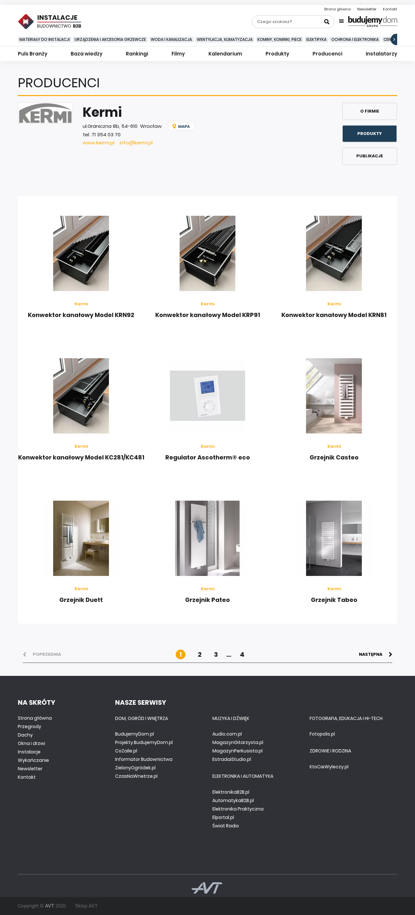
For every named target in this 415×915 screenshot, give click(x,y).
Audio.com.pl (227, 734)
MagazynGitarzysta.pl (237, 742)
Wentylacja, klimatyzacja (225, 39)
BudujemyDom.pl (134, 734)
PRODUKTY (369, 133)
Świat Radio (225, 826)
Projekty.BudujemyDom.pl (144, 742)
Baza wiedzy (86, 53)
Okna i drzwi (31, 743)
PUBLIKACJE (369, 156)
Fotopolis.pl (322, 734)
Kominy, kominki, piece (279, 39)
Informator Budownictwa (143, 759)
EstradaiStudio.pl (231, 759)
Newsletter (366, 9)
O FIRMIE (369, 111)
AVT (49, 906)
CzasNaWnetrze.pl (136, 776)
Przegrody (29, 726)
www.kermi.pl (98, 142)
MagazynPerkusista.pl (237, 751)
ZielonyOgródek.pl (135, 767)
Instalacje (29, 752)
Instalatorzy (381, 53)
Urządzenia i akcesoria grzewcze (110, 39)
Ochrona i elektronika (355, 39)
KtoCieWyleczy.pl (329, 766)
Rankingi (137, 53)
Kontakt (390, 9)
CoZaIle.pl (126, 751)
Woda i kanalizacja (171, 39)
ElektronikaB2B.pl (230, 792)
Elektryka (316, 39)
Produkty (277, 53)
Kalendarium (225, 53)
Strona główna (337, 9)
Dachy (25, 735)
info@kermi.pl (136, 142)
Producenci (327, 53)
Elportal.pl (223, 817)
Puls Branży (32, 53)
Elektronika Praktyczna (238, 809)
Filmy (178, 53)
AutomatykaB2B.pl (233, 800)
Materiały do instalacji (44, 39)
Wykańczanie (33, 760)
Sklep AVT (86, 906)
